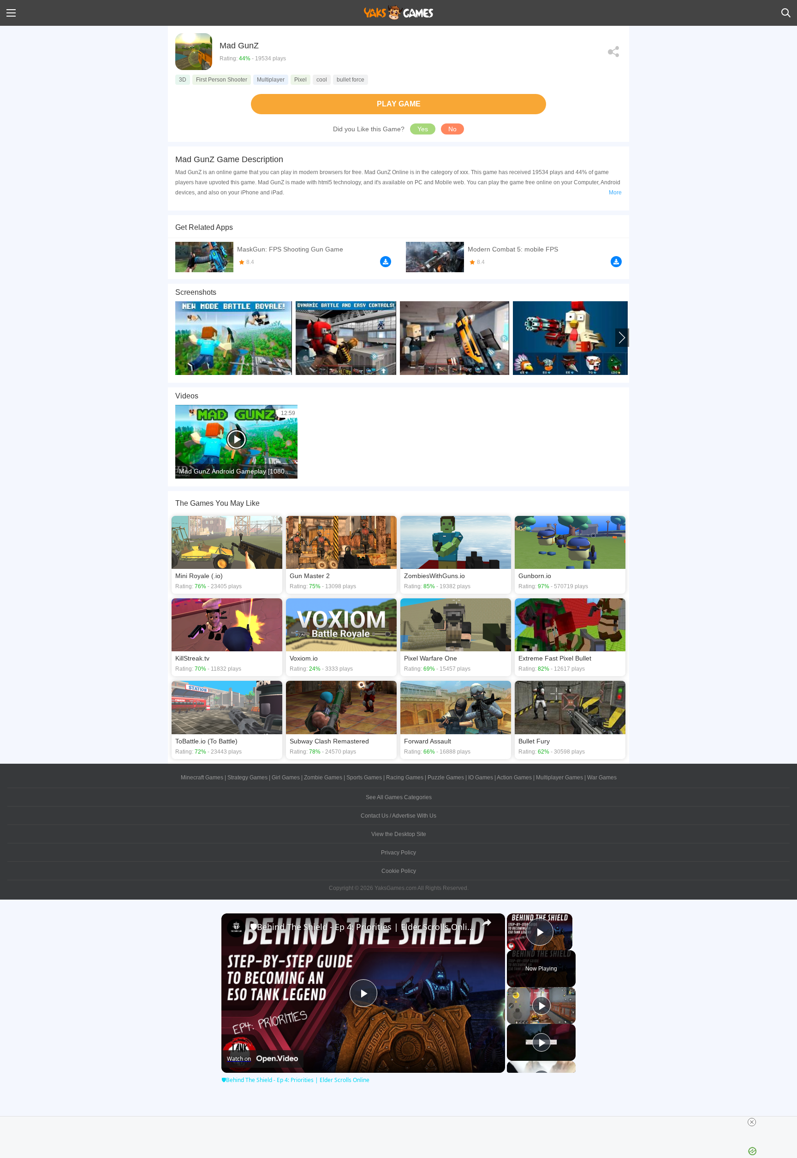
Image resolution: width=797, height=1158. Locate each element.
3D (182, 79)
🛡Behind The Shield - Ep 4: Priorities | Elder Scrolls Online (362, 927)
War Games (602, 777)
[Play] (541, 1005)
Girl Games (286, 777)
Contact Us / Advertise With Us (398, 816)
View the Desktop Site (398, 834)
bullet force (350, 79)
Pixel (300, 79)
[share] (486, 922)
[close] (752, 1122)
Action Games (514, 777)
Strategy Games (247, 777)
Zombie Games (323, 777)
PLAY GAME (399, 104)
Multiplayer (271, 79)
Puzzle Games (446, 777)
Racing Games (404, 777)
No (452, 129)
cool (321, 79)
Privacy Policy (398, 852)
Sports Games (364, 777)
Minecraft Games (202, 777)
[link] (236, 928)
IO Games (480, 777)
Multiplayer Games (559, 777)
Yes (422, 129)
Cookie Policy (398, 871)
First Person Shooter (221, 79)
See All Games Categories (399, 797)
